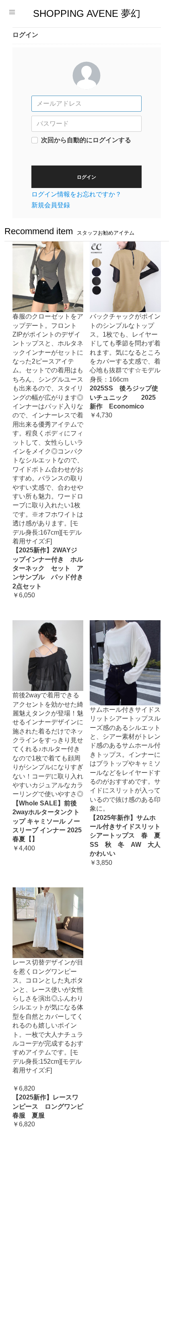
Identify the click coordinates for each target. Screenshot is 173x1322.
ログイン (86, 177)
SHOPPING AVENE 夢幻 (86, 13)
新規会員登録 (50, 205)
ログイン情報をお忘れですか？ (76, 194)
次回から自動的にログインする (86, 140)
